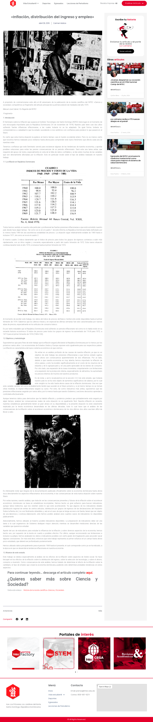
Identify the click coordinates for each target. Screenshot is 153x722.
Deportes (52, 698)
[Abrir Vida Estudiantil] (38, 3)
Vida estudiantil (55, 694)
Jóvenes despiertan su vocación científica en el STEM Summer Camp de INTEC (125, 82)
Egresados (53, 702)
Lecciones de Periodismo (59, 706)
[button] (17, 619)
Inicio (50, 691)
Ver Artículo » (116, 90)
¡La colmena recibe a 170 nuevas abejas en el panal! (125, 120)
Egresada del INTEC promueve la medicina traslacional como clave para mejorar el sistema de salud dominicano (126, 159)
